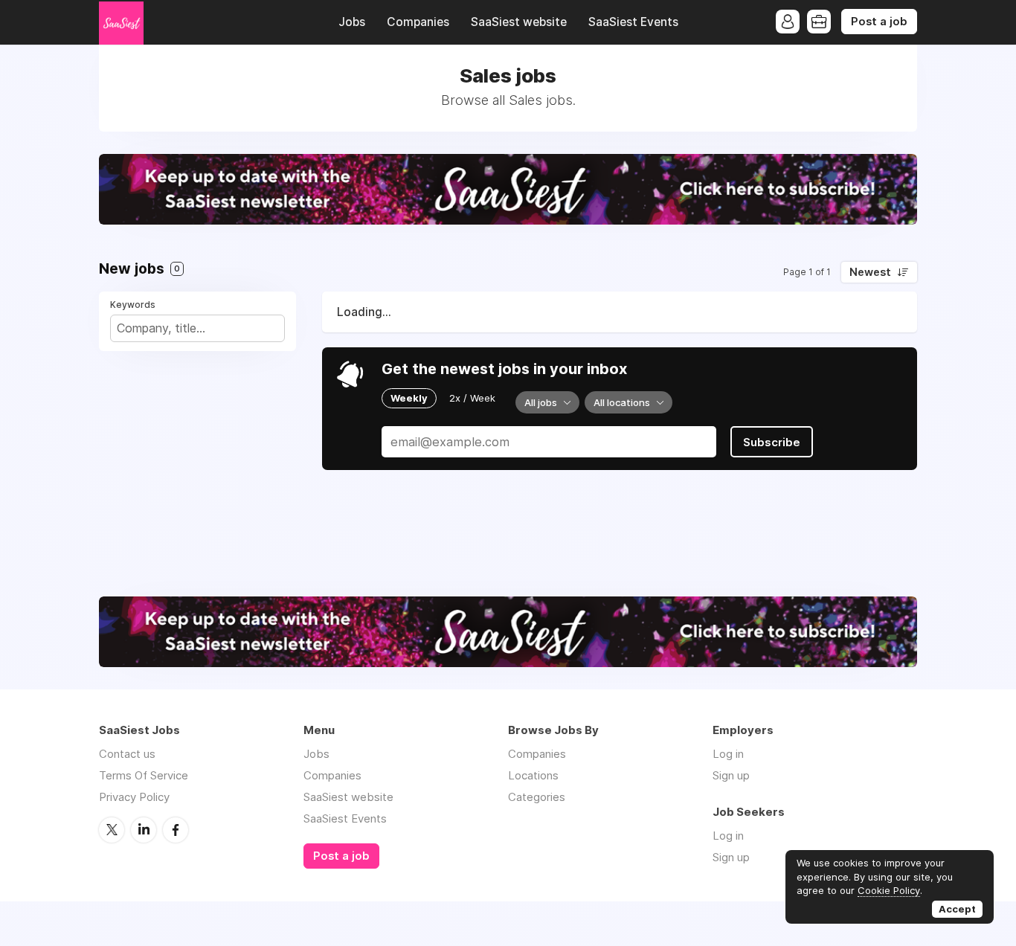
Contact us (127, 754)
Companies (418, 22)
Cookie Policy (889, 890)
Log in (728, 754)
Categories (536, 797)
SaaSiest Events (633, 22)
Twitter (111, 830)
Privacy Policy (134, 797)
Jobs (351, 22)
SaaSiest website (519, 22)
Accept (957, 909)
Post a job (879, 21)
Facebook (175, 830)
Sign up (731, 775)
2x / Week (472, 398)
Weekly (409, 398)
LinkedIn (143, 830)
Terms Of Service (143, 775)
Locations (533, 775)
